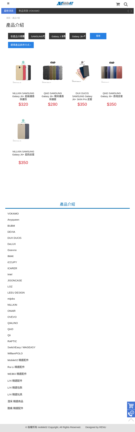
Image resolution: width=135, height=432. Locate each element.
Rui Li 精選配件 (16, 367)
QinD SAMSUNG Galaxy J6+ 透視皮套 (112, 95)
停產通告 (23, 11)
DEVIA (11, 231)
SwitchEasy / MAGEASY (21, 347)
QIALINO (13, 323)
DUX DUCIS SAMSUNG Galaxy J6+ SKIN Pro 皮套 (82, 96)
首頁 (8, 18)
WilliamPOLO (15, 353)
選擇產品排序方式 (20, 45)
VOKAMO (13, 213)
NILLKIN (12, 304)
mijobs (11, 298)
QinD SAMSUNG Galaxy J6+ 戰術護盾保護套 (53, 96)
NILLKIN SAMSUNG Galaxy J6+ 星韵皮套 (23, 153)
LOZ (10, 286)
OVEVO (12, 317)
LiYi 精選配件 (15, 380)
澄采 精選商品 (15, 401)
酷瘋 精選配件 (15, 408)
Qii (9, 335)
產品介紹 (16, 18)
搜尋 (98, 36)
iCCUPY (12, 262)
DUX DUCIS (14, 238)
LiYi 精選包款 (15, 387)
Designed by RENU (95, 427)
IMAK (11, 256)
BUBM (11, 225)
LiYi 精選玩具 (15, 394)
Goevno (12, 250)
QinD (10, 329)
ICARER (12, 268)
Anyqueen (13, 219)
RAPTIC (12, 341)
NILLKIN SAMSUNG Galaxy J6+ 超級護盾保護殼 (23, 96)
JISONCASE (15, 280)
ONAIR (12, 310)
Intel (10, 274)
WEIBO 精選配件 (17, 374)
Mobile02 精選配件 (18, 360)
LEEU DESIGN (16, 292)
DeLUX (12, 244)
